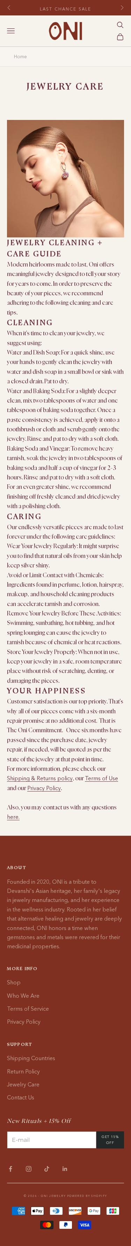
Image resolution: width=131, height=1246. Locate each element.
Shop (14, 982)
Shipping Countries (31, 1058)
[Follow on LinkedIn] (64, 1168)
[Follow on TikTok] (46, 1168)
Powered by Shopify (87, 1196)
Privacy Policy (44, 788)
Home (20, 56)
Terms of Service (28, 1008)
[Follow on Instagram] (28, 1168)
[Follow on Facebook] (10, 1168)
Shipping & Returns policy (40, 778)
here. (13, 816)
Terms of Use (101, 778)
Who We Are (23, 995)
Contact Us (20, 1097)
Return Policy (23, 1071)
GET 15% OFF (110, 1139)
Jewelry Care (23, 1084)
